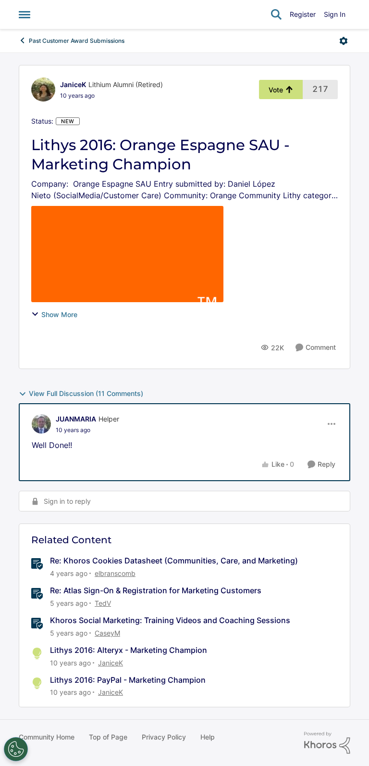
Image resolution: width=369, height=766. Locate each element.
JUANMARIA (76, 419)
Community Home (46, 737)
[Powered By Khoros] (327, 743)
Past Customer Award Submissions (76, 40)
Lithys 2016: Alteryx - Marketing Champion (128, 650)
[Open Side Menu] (24, 14)
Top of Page (108, 737)
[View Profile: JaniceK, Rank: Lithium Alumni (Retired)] (43, 89)
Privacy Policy (164, 737)
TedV (103, 603)
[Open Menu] (343, 41)
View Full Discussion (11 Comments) (86, 393)
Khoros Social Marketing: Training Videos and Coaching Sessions (170, 620)
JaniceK (73, 84)
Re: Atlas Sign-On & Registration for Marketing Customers (155, 590)
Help (207, 737)
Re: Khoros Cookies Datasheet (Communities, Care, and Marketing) (174, 560)
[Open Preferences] (16, 749)
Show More (59, 314)
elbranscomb (115, 573)
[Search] (276, 14)
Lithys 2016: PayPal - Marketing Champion (128, 680)
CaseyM (107, 633)
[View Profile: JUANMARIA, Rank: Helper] (41, 424)
